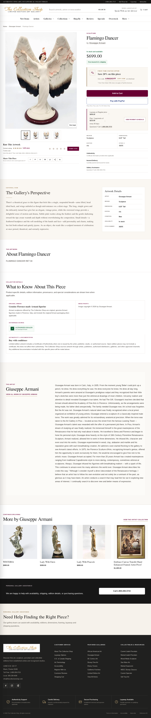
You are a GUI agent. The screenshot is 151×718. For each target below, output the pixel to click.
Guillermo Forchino (94, 670)
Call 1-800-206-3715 (122, 591)
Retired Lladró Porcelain (129, 655)
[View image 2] (35, 135)
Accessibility (58, 666)
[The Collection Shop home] (23, 9)
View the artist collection (135, 520)
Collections (62, 18)
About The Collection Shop (63, 651)
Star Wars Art (125, 662)
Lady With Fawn (47, 561)
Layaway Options (60, 655)
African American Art (95, 651)
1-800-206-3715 (110, 2)
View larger (72, 125)
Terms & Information (112, 713)
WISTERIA (8, 561)
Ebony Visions (92, 666)
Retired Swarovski (127, 666)
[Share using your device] (55, 159)
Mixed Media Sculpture (128, 659)
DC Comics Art (93, 659)
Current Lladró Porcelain (129, 651)
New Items (24, 18)
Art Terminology (59, 662)
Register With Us (60, 670)
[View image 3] (46, 135)
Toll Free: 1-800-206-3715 (12, 672)
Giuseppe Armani (15, 26)
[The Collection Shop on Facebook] (5, 685)
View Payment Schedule (135, 119)
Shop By (77, 18)
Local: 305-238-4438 (10, 676)
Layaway (134, 2)
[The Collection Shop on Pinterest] (18, 685)
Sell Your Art (123, 2)
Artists (36, 18)
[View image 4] (56, 135)
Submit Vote (73, 148)
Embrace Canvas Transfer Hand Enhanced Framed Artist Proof (128, 563)
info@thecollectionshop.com (13, 679)
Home (5, 26)
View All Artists (93, 677)
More (124, 18)
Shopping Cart (59, 677)
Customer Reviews (60, 673)
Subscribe (143, 2)
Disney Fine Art (93, 662)
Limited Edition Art (94, 673)
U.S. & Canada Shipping (62, 659)
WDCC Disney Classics (129, 670)
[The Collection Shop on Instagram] (11, 685)
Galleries (48, 18)
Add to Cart (117, 93)
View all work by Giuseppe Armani (21, 394)
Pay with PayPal (117, 101)
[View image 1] (25, 135)
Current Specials (126, 673)
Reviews (90, 18)
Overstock (113, 18)
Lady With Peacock (86, 561)
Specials (101, 18)
